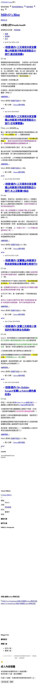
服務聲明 (21, 658)
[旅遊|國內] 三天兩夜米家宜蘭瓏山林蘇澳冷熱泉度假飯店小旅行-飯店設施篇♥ (20, 50)
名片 (6, 39)
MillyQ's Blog (10, 14)
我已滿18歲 (5, 682)
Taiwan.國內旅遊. (19, 105)
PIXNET (9, 656)
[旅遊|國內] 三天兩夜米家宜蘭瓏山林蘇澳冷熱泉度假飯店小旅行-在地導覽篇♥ (20, 120)
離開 (11, 682)
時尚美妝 (17, 30)
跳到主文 (4, 20)
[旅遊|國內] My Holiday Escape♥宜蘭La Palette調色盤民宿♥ (20, 391)
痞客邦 (13, 101)
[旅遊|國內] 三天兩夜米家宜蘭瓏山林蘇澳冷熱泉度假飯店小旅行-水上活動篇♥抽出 (20, 187)
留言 (17, 101)
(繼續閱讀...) (5, 97)
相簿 (6, 34)
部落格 (7, 36)
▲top (2, 108)
